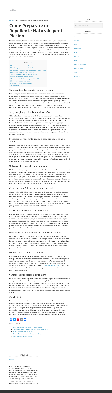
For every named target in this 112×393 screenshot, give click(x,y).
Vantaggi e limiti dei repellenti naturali (21, 83)
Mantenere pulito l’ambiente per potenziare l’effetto (25, 79)
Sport (75, 72)
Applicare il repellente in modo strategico (22, 76)
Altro (75, 36)
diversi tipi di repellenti (51, 266)
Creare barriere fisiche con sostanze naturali (23, 74)
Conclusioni (14, 85)
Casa (75, 44)
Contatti (11, 360)
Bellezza (76, 40)
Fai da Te (76, 52)
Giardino (76, 56)
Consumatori (77, 48)
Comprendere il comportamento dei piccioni (23, 66)
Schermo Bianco (21, 9)
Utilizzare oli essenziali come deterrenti (22, 72)
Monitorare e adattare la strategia (20, 81)
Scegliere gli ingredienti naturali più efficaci (22, 68)
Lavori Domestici (78, 68)
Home (11, 20)
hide (30, 62)
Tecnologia (77, 76)
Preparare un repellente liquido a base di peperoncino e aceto (28, 70)
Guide (75, 60)
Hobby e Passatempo (80, 64)
